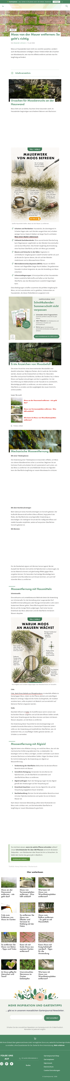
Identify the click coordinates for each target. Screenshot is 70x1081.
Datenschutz (49, 1067)
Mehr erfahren (59, 1045)
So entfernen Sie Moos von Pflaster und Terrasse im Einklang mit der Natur (27, 920)
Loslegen (56, 1)
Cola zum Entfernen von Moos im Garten (8, 917)
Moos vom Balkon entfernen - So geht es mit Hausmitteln (45, 918)
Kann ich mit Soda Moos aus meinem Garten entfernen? (27, 948)
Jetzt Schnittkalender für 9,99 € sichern (46, 336)
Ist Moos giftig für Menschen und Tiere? (8, 974)
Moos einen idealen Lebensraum (26, 237)
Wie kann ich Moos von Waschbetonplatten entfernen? (47, 893)
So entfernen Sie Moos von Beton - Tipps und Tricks (8, 946)
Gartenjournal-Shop (51, 1056)
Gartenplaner (49, 1059)
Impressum (48, 1063)
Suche (28, 1065)
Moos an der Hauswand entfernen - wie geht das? (7, 893)
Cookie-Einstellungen (52, 1070)
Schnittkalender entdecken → (20, 859)
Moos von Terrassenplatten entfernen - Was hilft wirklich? (27, 893)
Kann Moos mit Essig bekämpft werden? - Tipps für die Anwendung (45, 949)
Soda (27, 712)
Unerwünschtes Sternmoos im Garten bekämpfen (26, 975)
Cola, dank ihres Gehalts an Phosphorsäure (26, 693)
